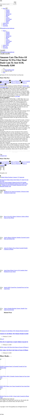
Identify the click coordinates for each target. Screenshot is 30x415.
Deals (4, 30)
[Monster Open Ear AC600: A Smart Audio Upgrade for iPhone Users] (3, 395)
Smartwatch (8, 36)
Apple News (6, 45)
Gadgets (8, 33)
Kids (7, 38)
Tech (4, 72)
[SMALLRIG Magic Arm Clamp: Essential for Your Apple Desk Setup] (4, 385)
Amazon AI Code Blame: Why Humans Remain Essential (14, 333)
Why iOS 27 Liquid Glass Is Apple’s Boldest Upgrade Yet (14, 341)
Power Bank (9, 41)
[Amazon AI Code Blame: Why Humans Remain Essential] (14, 330)
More (2, 414)
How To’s (5, 46)
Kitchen (7, 32)
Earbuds (8, 34)
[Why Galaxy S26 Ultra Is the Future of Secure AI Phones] (14, 347)
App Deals (5, 47)
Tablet (7, 43)
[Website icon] (0, 176)
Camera (7, 40)
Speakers (8, 42)
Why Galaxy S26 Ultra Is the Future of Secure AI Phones (14, 350)
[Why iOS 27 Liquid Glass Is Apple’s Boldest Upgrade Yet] (2, 339)
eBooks (7, 37)
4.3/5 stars (17, 96)
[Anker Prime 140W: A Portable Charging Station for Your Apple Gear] (3, 375)
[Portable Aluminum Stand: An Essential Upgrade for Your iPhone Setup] (2, 365)
